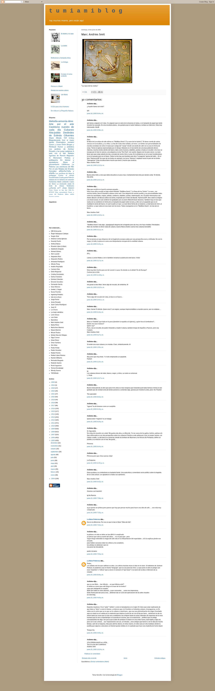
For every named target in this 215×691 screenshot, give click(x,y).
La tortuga (64, 62)
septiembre (55, 452)
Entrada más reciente (89, 658)
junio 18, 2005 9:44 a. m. (95, 113)
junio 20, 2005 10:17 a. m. (95, 378)
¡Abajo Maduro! (68, 188)
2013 (53, 417)
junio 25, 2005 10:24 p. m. (95, 649)
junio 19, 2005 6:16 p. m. (95, 312)
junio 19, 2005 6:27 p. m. (95, 335)
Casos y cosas (55, 144)
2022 (53, 391)
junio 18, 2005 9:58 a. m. (95, 130)
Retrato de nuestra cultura (59, 90)
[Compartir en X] (97, 92)
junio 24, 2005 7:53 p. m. (95, 554)
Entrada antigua (160, 658)
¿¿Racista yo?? (55, 188)
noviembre (54, 446)
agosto (53, 454)
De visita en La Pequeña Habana (62, 111)
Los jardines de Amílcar (61, 149)
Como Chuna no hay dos (58, 190)
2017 (53, 405)
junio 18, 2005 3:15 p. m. (95, 244)
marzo (53, 469)
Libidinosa (66, 164)
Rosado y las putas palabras (60, 151)
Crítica (71, 138)
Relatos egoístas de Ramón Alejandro (61, 154)
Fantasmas (52, 182)
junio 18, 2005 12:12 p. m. (95, 165)
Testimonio (70, 186)
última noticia (69, 194)
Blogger (119, 675)
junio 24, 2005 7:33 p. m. (95, 513)
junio (52, 460)
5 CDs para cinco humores (60, 107)
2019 (53, 400)
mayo (53, 463)
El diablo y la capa (67, 34)
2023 (53, 388)
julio (52, 457)
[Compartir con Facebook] (99, 92)
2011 (53, 423)
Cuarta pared (63, 177)
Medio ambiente (63, 182)
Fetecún (71, 177)
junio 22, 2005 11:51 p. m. (95, 463)
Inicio (125, 658)
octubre (53, 449)
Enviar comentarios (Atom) (100, 662)
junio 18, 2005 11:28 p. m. (95, 275)
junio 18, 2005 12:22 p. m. (95, 215)
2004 (53, 478)
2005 (53, 440)
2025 (53, 382)
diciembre (54, 443)
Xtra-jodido (55, 132)
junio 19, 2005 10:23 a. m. (95, 287)
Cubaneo (69, 129)
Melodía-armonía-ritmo (61, 121)
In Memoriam (55, 158)
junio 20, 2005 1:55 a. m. (95, 347)
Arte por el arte (61, 124)
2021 (53, 394)
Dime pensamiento (61, 192)
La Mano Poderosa (93, 519)
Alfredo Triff (61, 138)
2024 (53, 385)
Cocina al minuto (66, 175)
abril (52, 466)
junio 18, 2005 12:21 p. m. (95, 180)
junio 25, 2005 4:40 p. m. (95, 597)
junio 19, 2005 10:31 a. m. (95, 300)
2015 (53, 411)
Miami (51, 138)
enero (53, 475)
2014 (53, 414)
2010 (53, 426)
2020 (53, 397)
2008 (53, 432)
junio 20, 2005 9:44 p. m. (95, 446)
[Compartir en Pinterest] (102, 92)
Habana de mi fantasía (57, 180)
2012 (53, 420)
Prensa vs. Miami (56, 86)
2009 (53, 429)
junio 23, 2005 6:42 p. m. (95, 482)
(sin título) (64, 94)
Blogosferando (54, 140)
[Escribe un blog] (94, 92)
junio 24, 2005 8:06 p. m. (95, 575)
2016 (53, 408)
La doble (64, 46)
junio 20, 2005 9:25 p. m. (95, 422)
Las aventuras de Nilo (65, 167)
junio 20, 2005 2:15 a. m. (95, 362)
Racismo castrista (54, 196)
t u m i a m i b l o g (85, 11)
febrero (53, 472)
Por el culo (53, 169)
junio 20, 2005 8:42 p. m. (95, 397)
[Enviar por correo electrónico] (92, 92)
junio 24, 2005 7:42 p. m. (95, 525)
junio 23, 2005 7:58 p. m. (95, 498)
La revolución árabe (64, 184)
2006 (53, 437)
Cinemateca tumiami (65, 142)
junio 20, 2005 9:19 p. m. (95, 409)
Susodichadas (54, 177)
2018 (53, 403)
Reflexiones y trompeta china (61, 58)
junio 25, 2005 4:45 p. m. (95, 633)
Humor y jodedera (66, 147)
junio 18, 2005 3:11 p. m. (95, 230)
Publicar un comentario (92, 654)
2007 (53, 434)
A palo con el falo (61, 152)
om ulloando (69, 180)
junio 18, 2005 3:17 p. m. (95, 261)
